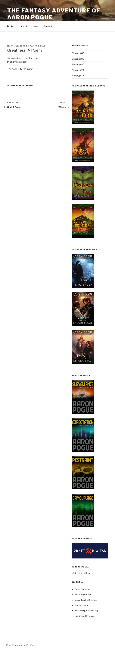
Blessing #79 (78, 70)
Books (10, 26)
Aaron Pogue (38, 46)
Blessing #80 (78, 64)
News (35, 26)
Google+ (89, 573)
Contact (48, 26)
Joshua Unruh (81, 605)
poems (30, 85)
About (24, 26)
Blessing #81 (78, 58)
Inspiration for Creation (86, 600)
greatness (18, 85)
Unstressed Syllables (84, 616)
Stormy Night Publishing (86, 610)
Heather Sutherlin (83, 594)
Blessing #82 (78, 53)
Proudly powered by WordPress (21, 645)
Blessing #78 (78, 75)
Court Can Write (82, 589)
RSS (74, 573)
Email (79, 573)
